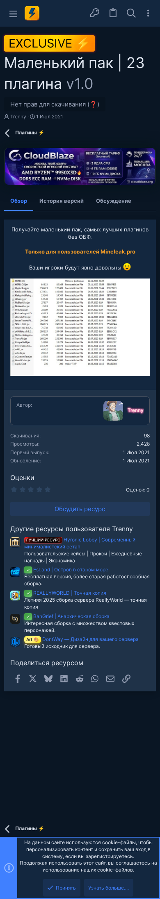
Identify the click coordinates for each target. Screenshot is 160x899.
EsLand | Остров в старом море (67, 569)
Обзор (18, 200)
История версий (61, 200)
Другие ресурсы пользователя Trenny (71, 529)
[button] (13, 13)
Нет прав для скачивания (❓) (54, 104)
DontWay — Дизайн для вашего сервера (82, 639)
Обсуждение (113, 200)
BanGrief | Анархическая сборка (68, 616)
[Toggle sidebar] (148, 13)
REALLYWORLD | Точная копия (66, 593)
